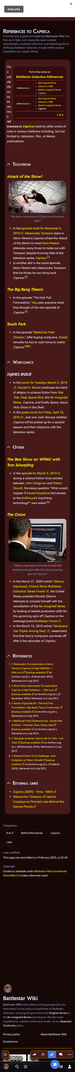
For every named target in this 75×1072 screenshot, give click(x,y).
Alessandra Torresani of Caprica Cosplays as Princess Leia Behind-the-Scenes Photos (39, 801)
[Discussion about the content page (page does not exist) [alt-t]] (61, 1054)
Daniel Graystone (38, 493)
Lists (9, 842)
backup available (36, 672)
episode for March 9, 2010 (39, 473)
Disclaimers (10, 1041)
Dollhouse (28, 498)
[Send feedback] (55, 1064)
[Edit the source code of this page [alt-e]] (52, 1054)
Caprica (42, 93)
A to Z (9, 832)
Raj (34, 302)
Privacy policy (11, 1034)
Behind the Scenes (32, 832)
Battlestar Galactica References (39, 77)
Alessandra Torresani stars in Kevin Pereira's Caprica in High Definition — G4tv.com (32, 668)
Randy (63, 337)
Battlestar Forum (46, 621)
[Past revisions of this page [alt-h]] (43, 1054)
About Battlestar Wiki (54, 1034)
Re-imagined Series (51, 90)
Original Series (49, 83)
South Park (16, 324)
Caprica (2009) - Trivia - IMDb (33, 792)
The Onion (16, 514)
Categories (10, 825)
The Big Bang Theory (25, 289)
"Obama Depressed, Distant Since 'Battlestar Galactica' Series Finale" (38, 586)
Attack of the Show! (24, 176)
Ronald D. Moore (29, 387)
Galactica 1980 (45, 86)
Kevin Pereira (50, 243)
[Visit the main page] (6, 1066)
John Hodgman (35, 483)
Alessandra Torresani (39, 233)
